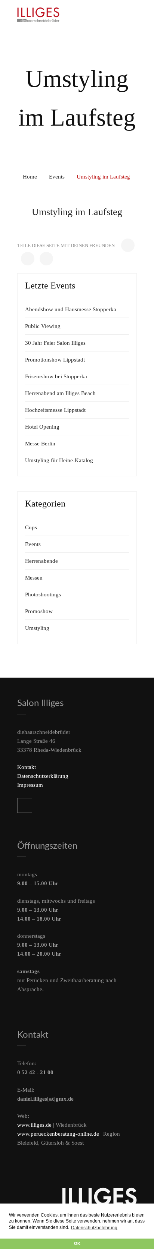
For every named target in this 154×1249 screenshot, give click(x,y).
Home (30, 177)
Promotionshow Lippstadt (55, 360)
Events (57, 177)
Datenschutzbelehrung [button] (94, 1227)
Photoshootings (43, 594)
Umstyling (37, 628)
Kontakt (26, 767)
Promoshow (39, 611)
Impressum (30, 785)
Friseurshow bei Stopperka (56, 376)
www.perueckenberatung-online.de (58, 1134)
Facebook (24, 805)
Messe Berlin (40, 444)
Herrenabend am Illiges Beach (60, 393)
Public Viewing (43, 326)
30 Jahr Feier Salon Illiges (55, 343)
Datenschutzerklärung (42, 776)
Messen (34, 578)
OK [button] (77, 1243)
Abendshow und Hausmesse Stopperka (70, 309)
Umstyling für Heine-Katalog (59, 460)
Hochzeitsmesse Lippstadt (55, 410)
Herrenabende (41, 561)
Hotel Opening (42, 427)
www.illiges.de (34, 1125)
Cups (31, 527)
